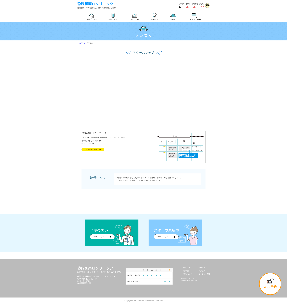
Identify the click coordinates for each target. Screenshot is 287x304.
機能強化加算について (189, 278)
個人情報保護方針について (190, 280)
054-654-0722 (193, 7)
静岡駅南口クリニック (96, 5)
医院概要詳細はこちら (94, 149)
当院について (187, 274)
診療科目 (202, 267)
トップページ (81, 43)
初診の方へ (186, 271)
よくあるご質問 (204, 274)
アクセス (202, 271)
